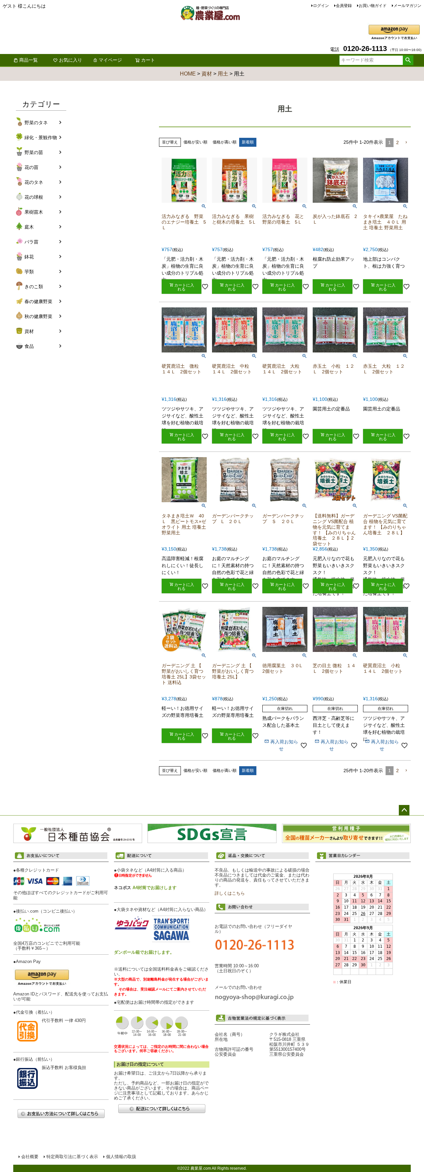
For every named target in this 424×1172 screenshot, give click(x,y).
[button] (406, 142)
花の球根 (34, 197)
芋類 (29, 271)
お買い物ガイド (373, 5)
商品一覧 (28, 60)
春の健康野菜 (38, 301)
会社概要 (29, 1156)
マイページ (110, 60)
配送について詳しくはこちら (161, 1108)
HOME (188, 74)
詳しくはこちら (230, 893)
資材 (206, 74)
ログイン (321, 5)
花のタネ (34, 182)
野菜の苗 (34, 152)
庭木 (29, 227)
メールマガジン (407, 5)
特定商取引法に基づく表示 (72, 1156)
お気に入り (70, 60)
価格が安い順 (195, 142)
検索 (408, 60)
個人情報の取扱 (121, 1156)
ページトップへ (404, 810)
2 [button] (397, 142)
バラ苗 (31, 241)
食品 (29, 346)
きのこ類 (34, 286)
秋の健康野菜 (38, 316)
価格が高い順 (225, 142)
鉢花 (29, 256)
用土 (223, 74)
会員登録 (344, 5)
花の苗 (31, 167)
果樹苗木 (34, 212)
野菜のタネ (36, 122)
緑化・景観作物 (41, 137)
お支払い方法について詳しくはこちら (61, 1113)
